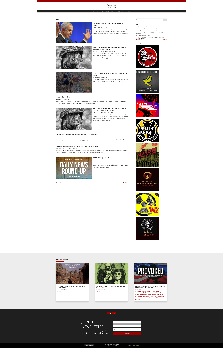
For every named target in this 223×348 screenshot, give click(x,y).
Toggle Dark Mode (89, 345)
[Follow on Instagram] (110, 313)
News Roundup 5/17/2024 (101, 158)
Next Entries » (125, 182)
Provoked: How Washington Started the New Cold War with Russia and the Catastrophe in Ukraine (150, 287)
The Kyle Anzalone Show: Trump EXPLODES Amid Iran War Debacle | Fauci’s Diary (151, 33)
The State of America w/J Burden (143, 35)
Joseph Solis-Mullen (101, 289)
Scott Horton (92, 1)
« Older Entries (59, 182)
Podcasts (107, 11)
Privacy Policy (115, 345)
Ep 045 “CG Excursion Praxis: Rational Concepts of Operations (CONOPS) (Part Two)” (109, 48)
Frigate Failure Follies (63, 97)
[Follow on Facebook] (113, 313)
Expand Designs (136, 345)
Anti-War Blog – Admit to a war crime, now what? (146, 30)
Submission (127, 11)
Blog (123, 11)
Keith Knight (126, 1)
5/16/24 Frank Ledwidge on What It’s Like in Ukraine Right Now (77, 146)
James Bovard (105, 1)
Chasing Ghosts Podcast (110, 51)
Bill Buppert (96, 51)
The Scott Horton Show (73, 148)
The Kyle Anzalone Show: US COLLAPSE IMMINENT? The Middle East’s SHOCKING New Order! (151, 38)
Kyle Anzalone (120, 1)
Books (102, 11)
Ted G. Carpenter (113, 1)
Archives (112, 11)
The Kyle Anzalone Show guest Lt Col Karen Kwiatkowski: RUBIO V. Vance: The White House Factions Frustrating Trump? (150, 26)
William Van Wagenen (62, 289)
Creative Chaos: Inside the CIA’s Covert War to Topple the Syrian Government (71, 287)
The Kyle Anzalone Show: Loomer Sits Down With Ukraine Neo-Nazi (150, 29)
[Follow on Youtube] (115, 313)
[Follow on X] (108, 313)
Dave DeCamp (97, 77)
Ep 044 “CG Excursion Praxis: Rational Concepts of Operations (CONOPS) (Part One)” (109, 109)
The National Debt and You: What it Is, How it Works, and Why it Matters (110, 287)
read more (59, 291)
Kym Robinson (59, 136)
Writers (131, 1)
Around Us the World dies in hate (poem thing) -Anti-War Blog (76, 135)
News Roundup (110, 160)
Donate (118, 11)
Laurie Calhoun (99, 1)
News (98, 11)
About (94, 11)
